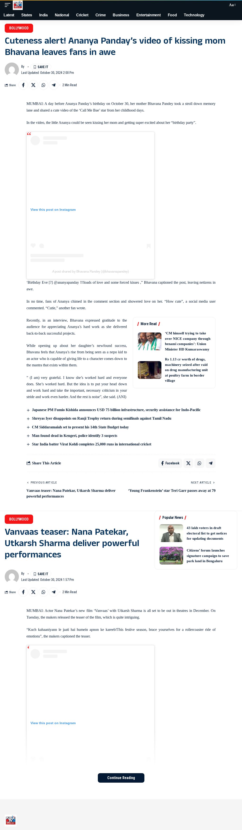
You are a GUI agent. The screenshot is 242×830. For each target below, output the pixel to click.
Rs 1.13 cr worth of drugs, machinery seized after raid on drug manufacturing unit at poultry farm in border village (186, 369)
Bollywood (19, 28)
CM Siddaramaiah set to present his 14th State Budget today (80, 427)
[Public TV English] (18, 5)
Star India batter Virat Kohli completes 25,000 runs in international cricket (91, 444)
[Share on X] (33, 85)
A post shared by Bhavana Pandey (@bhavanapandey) (90, 271)
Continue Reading (121, 778)
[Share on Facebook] (23, 85)
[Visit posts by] (12, 70)
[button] (9, 5)
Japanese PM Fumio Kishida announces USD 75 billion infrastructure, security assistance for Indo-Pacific (116, 410)
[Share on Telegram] (53, 85)
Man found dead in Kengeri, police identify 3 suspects (74, 436)
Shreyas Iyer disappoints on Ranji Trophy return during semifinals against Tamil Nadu (101, 418)
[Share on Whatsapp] (43, 85)
